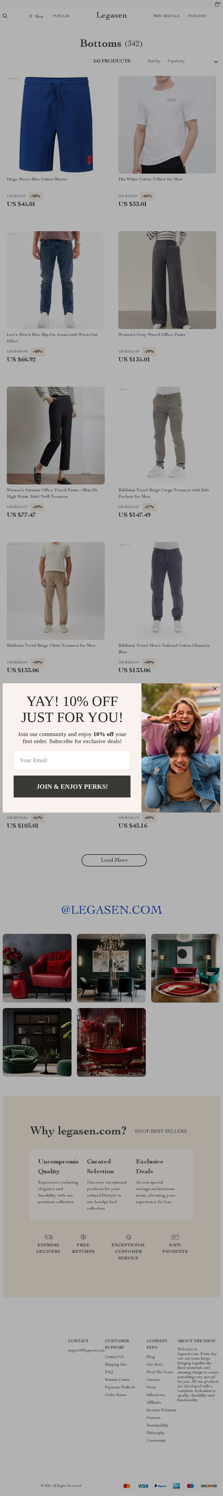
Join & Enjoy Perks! (72, 786)
